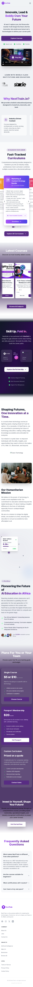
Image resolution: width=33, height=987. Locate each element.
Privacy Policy (5, 968)
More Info (17, 295)
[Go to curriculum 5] (20, 226)
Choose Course (16, 699)
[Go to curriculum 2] (15, 226)
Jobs (2, 933)
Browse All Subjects (16, 306)
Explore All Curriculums (15, 234)
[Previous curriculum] (4, 201)
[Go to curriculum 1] (13, 226)
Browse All (4, 955)
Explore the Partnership (15, 369)
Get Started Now (16, 824)
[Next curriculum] (28, 201)
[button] (30, 3)
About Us (3, 930)
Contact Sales (16, 782)
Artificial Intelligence (7, 946)
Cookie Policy (5, 971)
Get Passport (16, 740)
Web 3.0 (3, 949)
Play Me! (18, 57)
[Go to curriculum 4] (18, 226)
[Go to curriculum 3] (17, 226)
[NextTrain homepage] (5, 3)
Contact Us (4, 937)
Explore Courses (16, 38)
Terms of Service (6, 964)
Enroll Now (15, 221)
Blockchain (4, 952)
